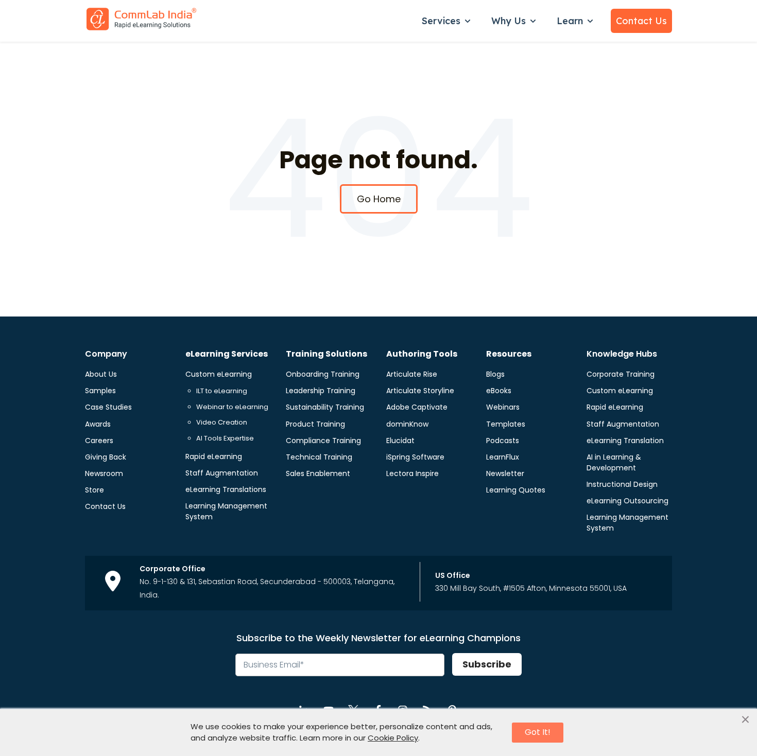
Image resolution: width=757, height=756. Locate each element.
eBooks (498, 390)
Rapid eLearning (213, 456)
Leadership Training (320, 390)
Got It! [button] (537, 732)
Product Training (315, 424)
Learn (570, 21)
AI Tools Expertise (225, 438)
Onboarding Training (322, 374)
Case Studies (108, 407)
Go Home (379, 198)
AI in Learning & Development (614, 462)
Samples (100, 390)
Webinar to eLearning (232, 407)
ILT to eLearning (221, 391)
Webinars (503, 407)
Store (94, 490)
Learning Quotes (515, 490)
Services (441, 21)
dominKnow (407, 424)
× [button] (745, 720)
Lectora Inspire (412, 473)
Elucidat (400, 440)
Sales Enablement (318, 473)
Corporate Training (621, 374)
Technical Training (319, 457)
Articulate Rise (411, 374)
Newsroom (104, 473)
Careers (99, 440)
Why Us (508, 21)
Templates (505, 424)
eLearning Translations (225, 489)
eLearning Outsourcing (627, 501)
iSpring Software (415, 457)
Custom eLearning (218, 374)
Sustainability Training (325, 407)
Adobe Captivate (417, 407)
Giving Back (105, 457)
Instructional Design (622, 484)
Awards (98, 424)
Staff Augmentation (221, 473)
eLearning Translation (625, 440)
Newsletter (505, 473)
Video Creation (221, 422)
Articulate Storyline (420, 390)
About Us (101, 374)
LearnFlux (502, 457)
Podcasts (502, 440)
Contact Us (641, 21)
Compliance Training (323, 440)
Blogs (495, 374)
